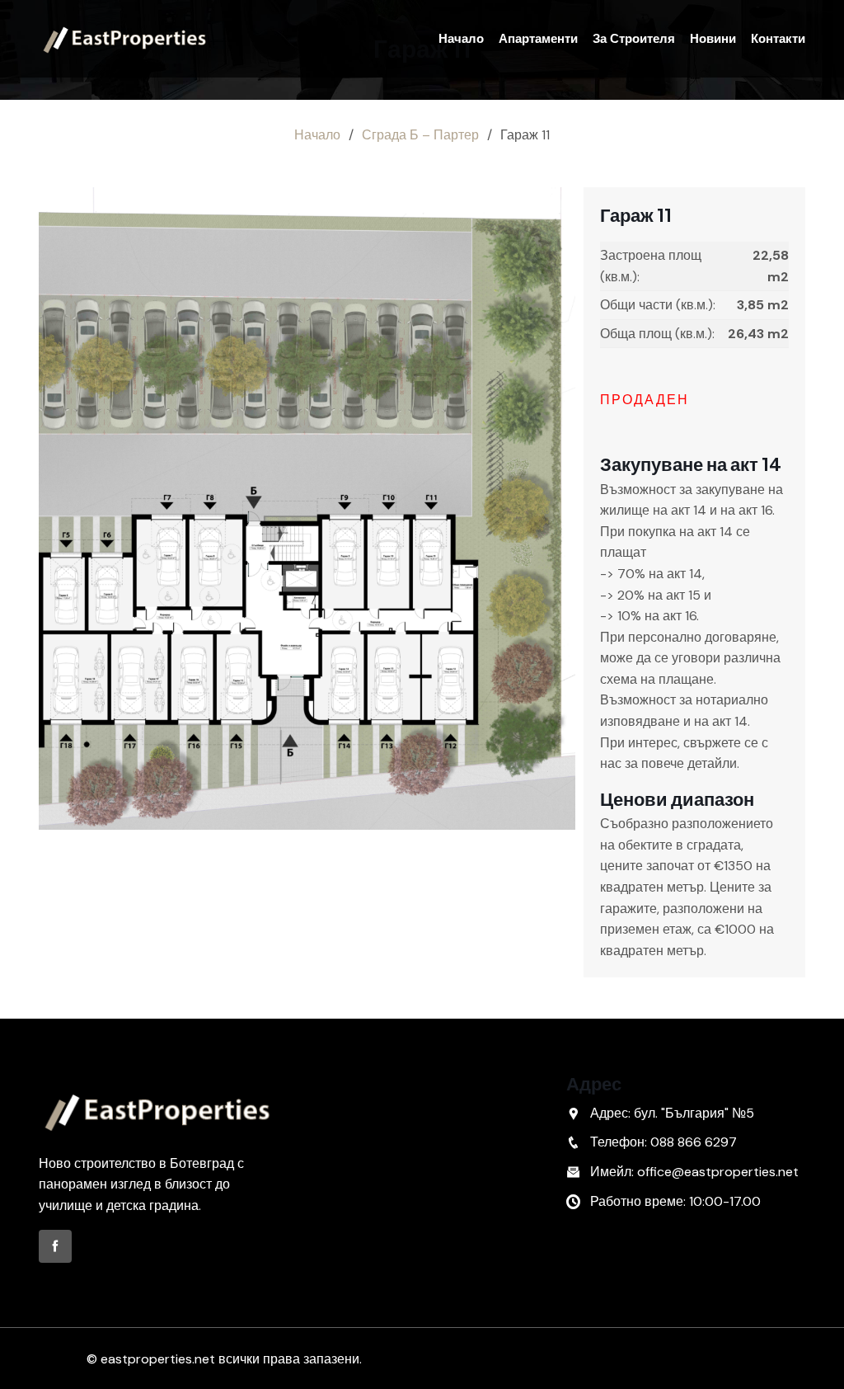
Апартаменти (538, 39)
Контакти (778, 39)
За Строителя (634, 39)
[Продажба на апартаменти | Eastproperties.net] (125, 39)
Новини (713, 39)
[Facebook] (55, 1246)
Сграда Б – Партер (420, 135)
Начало (461, 39)
